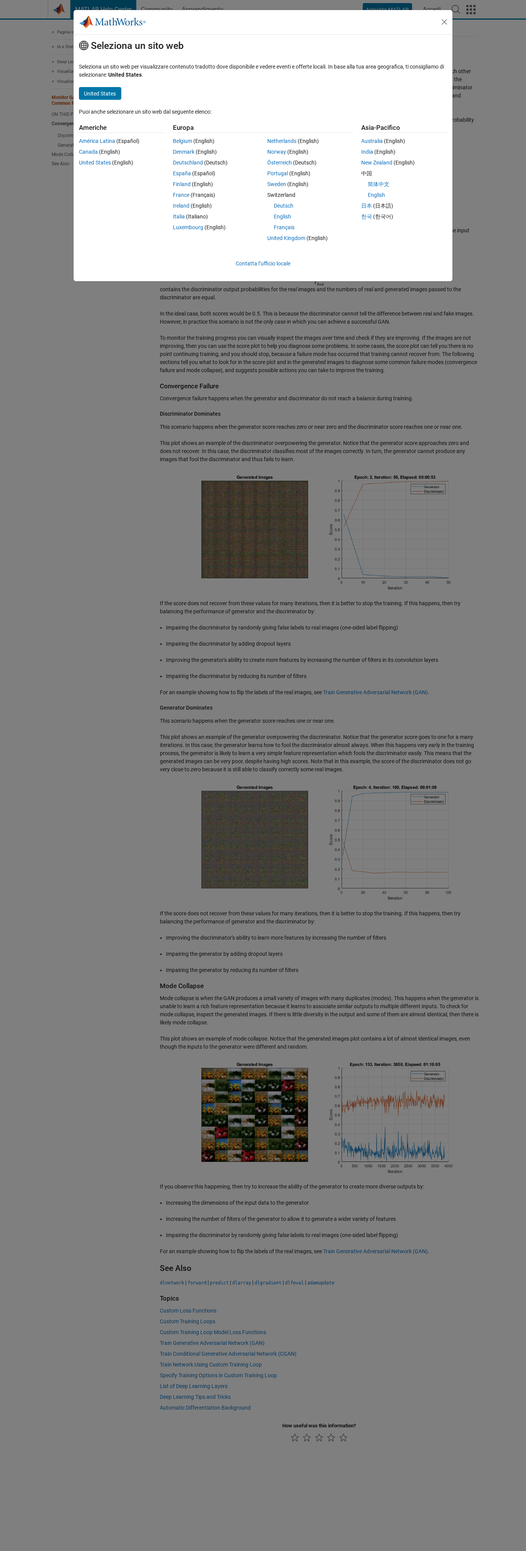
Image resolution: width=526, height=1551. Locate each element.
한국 (366, 216)
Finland (182, 184)
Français (284, 227)
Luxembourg (188, 227)
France (181, 195)
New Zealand (376, 162)
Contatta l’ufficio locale (263, 263)
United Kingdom (286, 238)
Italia (179, 216)
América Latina (97, 141)
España (182, 173)
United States (95, 162)
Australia (372, 141)
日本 (366, 206)
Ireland (181, 206)
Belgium (182, 141)
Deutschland (188, 162)
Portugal (277, 173)
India (367, 152)
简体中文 (378, 184)
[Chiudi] (444, 22)
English (282, 216)
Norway (276, 152)
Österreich (279, 162)
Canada (88, 152)
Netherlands (282, 141)
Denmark (183, 152)
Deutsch (283, 206)
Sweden (276, 184)
